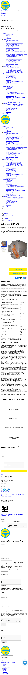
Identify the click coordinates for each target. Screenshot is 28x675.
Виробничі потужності (11, 36)
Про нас (5, 33)
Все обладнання (14, 40)
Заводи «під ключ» (7, 66)
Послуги (5, 73)
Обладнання (6, 39)
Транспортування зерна (11, 56)
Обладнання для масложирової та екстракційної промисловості (14, 59)
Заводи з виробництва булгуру (13, 102)
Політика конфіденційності (12, 514)
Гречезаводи (9, 87)
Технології (8, 38)
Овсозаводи (8, 88)
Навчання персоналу (11, 85)
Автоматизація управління (12, 83)
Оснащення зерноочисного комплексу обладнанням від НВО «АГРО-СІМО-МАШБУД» (15, 106)
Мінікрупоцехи (9, 101)
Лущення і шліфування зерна (12, 45)
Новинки (8, 40)
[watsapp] (6, 490)
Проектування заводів (11, 75)
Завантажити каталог (18, 273)
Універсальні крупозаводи (12, 92)
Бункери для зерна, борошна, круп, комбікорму (12, 62)
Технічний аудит (10, 76)
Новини (5, 103)
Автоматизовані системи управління (14, 72)
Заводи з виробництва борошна (13, 70)
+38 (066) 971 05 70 (14, 494)
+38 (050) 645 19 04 (5, 491)
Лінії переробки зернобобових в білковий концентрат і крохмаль (15, 52)
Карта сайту (3, 514)
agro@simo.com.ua (5, 12)
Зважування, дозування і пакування (14, 55)
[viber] (2, 490)
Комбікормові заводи (11, 96)
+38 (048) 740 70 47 (5, 10)
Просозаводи (9, 91)
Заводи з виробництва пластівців (13, 69)
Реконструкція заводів (11, 77)
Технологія (8, 112)
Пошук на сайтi (4, 657)
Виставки (8, 110)
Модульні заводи (10, 49)
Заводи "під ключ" (11, 662)
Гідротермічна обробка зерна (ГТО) (14, 44)
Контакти (5, 113)
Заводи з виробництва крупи (12, 67)
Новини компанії (10, 109)
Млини (7, 94)
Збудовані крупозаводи (11, 108)
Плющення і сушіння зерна (12, 48)
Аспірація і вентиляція (11, 57)
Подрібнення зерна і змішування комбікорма (16, 54)
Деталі (7, 65)
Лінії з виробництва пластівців (13, 89)
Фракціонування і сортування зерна (14, 43)
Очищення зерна (10, 41)
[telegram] (4, 490)
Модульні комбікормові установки (14, 99)
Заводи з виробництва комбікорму (14, 71)
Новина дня (3, 13)
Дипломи (8, 35)
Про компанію (9, 34)
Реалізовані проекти (8, 86)
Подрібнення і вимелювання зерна (14, 46)
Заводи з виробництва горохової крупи (15, 93)
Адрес (2, 474)
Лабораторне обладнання (12, 64)
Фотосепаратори (10, 50)
